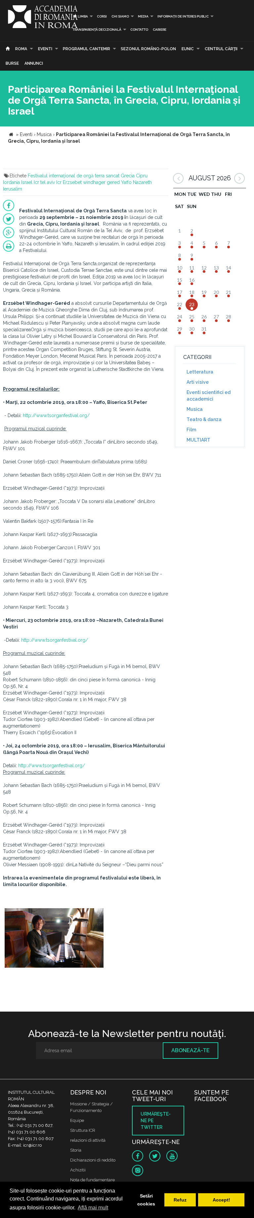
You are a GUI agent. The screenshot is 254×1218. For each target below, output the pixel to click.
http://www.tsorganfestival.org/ (56, 415)
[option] (54, 938)
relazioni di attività (88, 1140)
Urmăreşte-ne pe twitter (156, 1120)
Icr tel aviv (44, 182)
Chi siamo (120, 16)
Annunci (33, 63)
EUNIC (188, 49)
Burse (12, 63)
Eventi (45, 49)
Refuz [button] (180, 1199)
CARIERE (159, 29)
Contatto (139, 29)
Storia (75, 1150)
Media (143, 16)
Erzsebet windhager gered (91, 182)
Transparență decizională (96, 29)
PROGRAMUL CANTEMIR (86, 49)
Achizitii (78, 1169)
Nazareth (142, 182)
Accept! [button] (221, 1199)
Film (191, 429)
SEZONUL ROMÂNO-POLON (148, 49)
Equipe (77, 1120)
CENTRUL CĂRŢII (221, 49)
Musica (195, 409)
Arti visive (198, 382)
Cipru (142, 175)
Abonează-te (190, 1050)
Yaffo (126, 182)
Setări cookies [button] (146, 1199)
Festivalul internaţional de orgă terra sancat (73, 175)
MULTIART (198, 440)
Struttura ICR (82, 1130)
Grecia (128, 175)
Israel (26, 182)
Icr (59, 182)
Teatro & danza (204, 419)
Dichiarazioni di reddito (92, 1160)
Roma (21, 49)
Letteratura (200, 372)
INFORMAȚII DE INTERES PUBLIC (183, 16)
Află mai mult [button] (93, 1207)
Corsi (102, 16)
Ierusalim (12, 189)
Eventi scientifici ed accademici (209, 396)
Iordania (11, 182)
